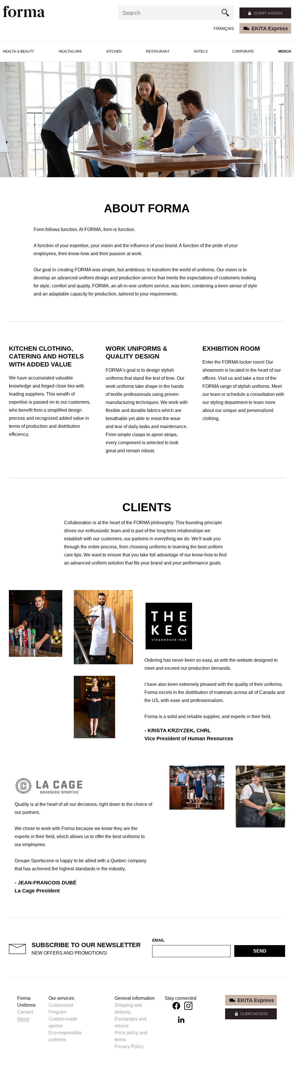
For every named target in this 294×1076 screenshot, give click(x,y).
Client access (268, 12)
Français (224, 28)
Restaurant (157, 51)
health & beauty (18, 51)
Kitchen (114, 51)
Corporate (243, 51)
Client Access (254, 1014)
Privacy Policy (129, 1046)
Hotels (201, 51)
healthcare (70, 51)
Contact (25, 1012)
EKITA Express (270, 28)
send (259, 951)
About (23, 1018)
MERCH (284, 51)
